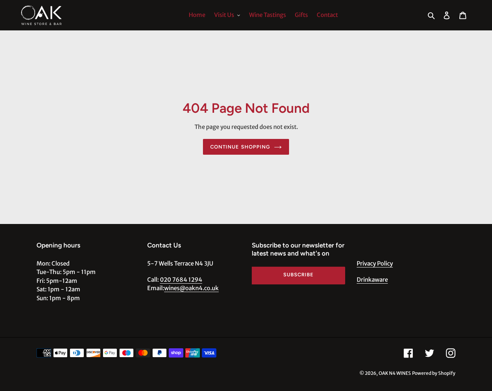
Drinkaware (372, 279)
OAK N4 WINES (395, 373)
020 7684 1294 (181, 279)
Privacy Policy (375, 263)
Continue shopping (240, 147)
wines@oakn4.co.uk (191, 288)
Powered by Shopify (433, 373)
